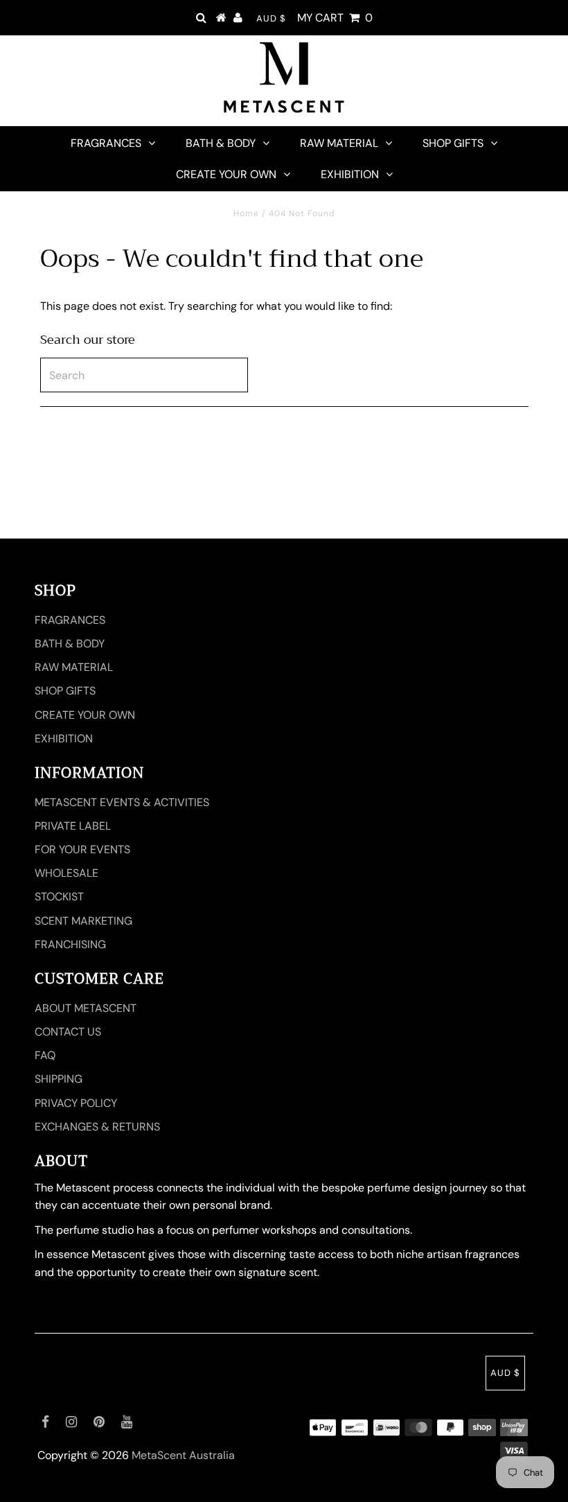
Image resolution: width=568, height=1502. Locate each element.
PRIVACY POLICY (76, 1103)
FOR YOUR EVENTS (82, 849)
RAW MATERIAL (339, 143)
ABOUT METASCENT (85, 1008)
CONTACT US (68, 1031)
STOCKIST (59, 896)
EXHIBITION (350, 174)
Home (246, 213)
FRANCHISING (70, 944)
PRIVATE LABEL (73, 826)
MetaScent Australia (183, 1455)
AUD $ (271, 18)
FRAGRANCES (106, 143)
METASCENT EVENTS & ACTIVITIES (122, 802)
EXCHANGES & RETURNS (97, 1126)
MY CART (335, 17)
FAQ (45, 1055)
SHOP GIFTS (453, 143)
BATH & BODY (221, 143)
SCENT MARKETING (83, 921)
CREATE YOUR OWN (226, 174)
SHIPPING (58, 1079)
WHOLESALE (66, 873)
